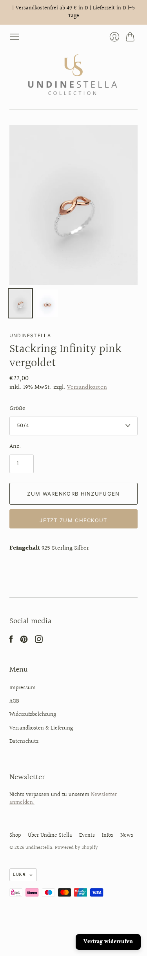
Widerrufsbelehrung (32, 714)
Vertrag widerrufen (108, 942)
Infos (107, 835)
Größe (17, 408)
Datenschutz (23, 741)
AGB (14, 701)
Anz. (15, 446)
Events (87, 835)
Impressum (22, 688)
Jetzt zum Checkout (73, 520)
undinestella (30, 335)
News (126, 835)
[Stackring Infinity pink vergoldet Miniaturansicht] (20, 303)
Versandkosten (87, 387)
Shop (15, 835)
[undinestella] (73, 75)
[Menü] (14, 37)
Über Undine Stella (50, 835)
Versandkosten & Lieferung (41, 728)
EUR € (19, 875)
